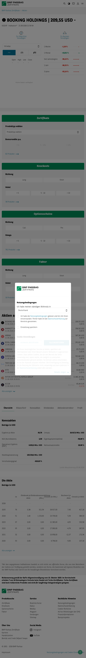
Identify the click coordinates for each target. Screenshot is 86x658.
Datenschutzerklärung (56, 319)
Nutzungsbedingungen (38, 316)
